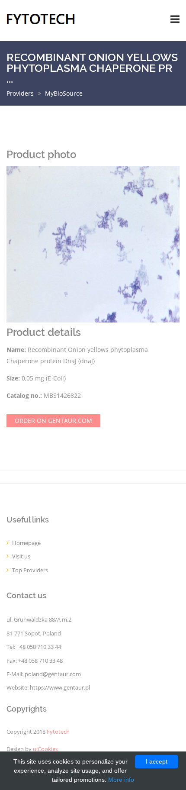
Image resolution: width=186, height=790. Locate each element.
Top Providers (30, 570)
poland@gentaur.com (53, 674)
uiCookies (45, 749)
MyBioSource (64, 93)
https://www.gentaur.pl (60, 687)
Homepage (26, 543)
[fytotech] (40, 18)
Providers (20, 93)
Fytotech (58, 731)
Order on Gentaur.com (53, 420)
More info (121, 779)
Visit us (21, 556)
